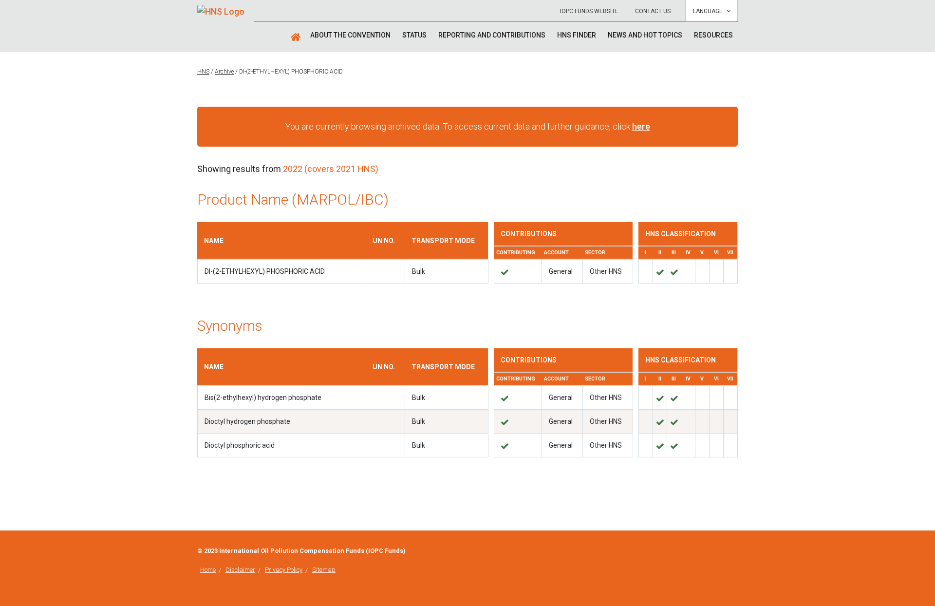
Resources (713, 35)
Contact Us (653, 11)
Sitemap (324, 569)
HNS (203, 71)
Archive (224, 71)
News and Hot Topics (645, 35)
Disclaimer (240, 569)
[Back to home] (220, 8)
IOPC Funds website (589, 11)
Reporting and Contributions (491, 35)
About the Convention (350, 35)
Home (208, 569)
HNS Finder (576, 35)
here (641, 126)
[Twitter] (735, 552)
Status (414, 35)
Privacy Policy (283, 569)
